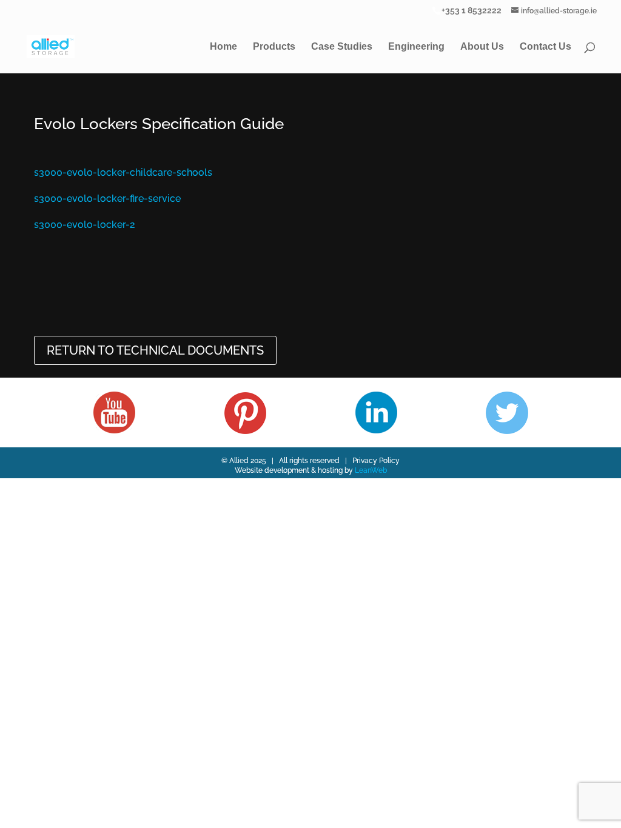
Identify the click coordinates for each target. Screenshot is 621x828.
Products (274, 47)
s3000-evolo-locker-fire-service (107, 198)
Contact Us (545, 47)
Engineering (416, 47)
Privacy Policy (376, 460)
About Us (482, 47)
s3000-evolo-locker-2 (84, 224)
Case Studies (341, 47)
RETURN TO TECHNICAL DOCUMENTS (155, 350)
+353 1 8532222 (471, 10)
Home (223, 47)
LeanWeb (371, 470)
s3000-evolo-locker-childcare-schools (123, 172)
